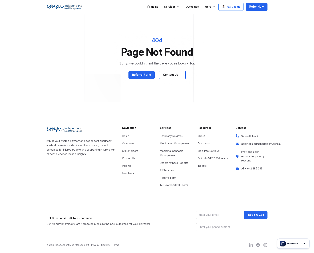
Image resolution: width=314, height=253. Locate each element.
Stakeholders (130, 150)
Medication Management (175, 143)
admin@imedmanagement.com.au (261, 143)
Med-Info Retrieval (209, 150)
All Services (167, 170)
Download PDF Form (176, 185)
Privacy (95, 245)
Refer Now (256, 6)
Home (154, 6)
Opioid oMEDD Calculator (213, 158)
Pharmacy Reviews (171, 135)
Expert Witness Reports (174, 162)
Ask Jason (233, 6)
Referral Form (141, 74)
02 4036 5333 (249, 135)
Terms (115, 245)
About (201, 135)
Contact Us (172, 74)
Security (105, 245)
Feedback (128, 173)
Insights (126, 165)
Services (170, 6)
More (208, 6)
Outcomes (192, 6)
